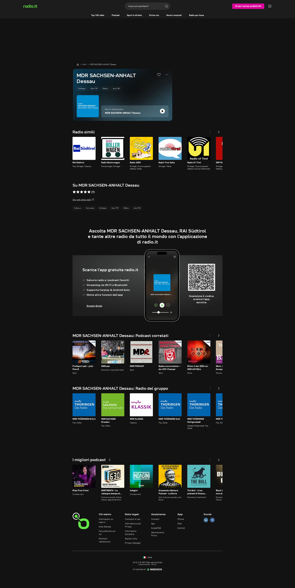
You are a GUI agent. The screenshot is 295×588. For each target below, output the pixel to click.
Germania (90, 208)
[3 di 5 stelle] (81, 192)
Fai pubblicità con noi (107, 532)
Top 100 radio (97, 15)
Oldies (105, 89)
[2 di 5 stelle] (78, 192)
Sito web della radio (82, 200)
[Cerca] (166, 6)
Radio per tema (196, 15)
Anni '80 (116, 89)
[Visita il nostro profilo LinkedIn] (206, 520)
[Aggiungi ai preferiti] (158, 74)
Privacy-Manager (133, 543)
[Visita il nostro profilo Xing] (212, 520)
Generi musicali (174, 15)
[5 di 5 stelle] (89, 192)
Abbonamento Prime (157, 534)
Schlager (82, 89)
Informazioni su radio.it (106, 520)
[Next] (218, 130)
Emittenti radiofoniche (104, 540)
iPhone (180, 519)
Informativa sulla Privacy (133, 525)
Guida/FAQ (156, 528)
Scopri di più (94, 306)
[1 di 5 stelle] (74, 192)
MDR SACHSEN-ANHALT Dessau (123, 113)
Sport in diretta (134, 15)
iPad (179, 524)
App (153, 524)
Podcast (116, 15)
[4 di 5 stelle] (85, 192)
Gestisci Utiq (131, 539)
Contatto (155, 519)
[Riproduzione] (162, 111)
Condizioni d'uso (132, 519)
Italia (149, 557)
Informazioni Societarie (130, 532)
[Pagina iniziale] (78, 64)
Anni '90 (94, 89)
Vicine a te (154, 15)
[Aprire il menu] (270, 6)
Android (181, 528)
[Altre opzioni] (167, 75)
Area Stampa (105, 527)
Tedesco (77, 208)
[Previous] (210, 130)
